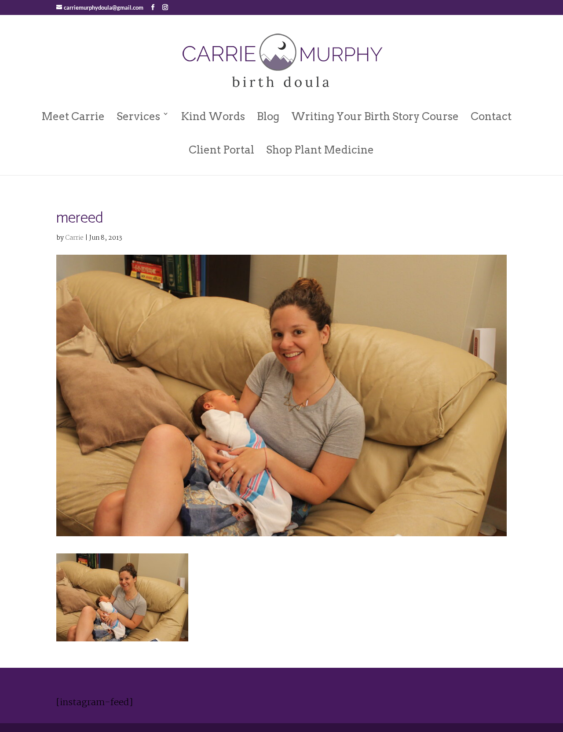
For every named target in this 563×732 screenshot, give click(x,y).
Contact (491, 116)
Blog (268, 116)
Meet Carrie (73, 116)
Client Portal (221, 149)
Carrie (74, 238)
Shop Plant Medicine (320, 149)
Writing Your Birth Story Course (375, 116)
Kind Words (213, 116)
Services (138, 116)
